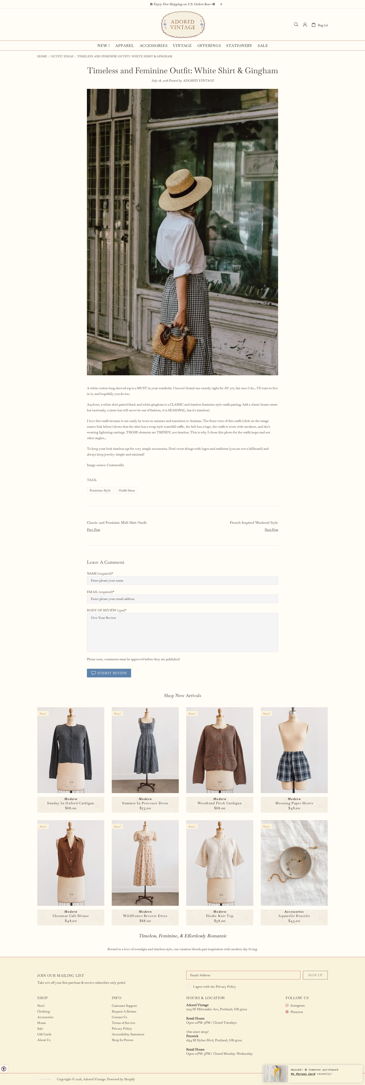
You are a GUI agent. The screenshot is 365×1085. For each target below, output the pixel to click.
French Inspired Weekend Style (254, 522)
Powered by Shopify (121, 1079)
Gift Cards (44, 1034)
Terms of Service (123, 1023)
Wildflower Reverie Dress (145, 916)
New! (40, 1006)
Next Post (271, 529)
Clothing (43, 1011)
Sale (40, 1028)
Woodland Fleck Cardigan (220, 803)
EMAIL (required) (100, 592)
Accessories (294, 911)
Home (42, 56)
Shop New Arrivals (182, 695)
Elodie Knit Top (220, 916)
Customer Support (124, 1006)
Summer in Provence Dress (145, 803)
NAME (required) (99, 573)
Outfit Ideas (62, 56)
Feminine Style (100, 490)
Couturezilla (115, 465)
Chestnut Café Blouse (71, 916)
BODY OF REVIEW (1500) (106, 610)
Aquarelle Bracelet (294, 916)
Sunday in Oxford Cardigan (70, 803)
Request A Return (124, 1011)
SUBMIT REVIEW (112, 673)
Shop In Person (122, 1040)
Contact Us (119, 1017)
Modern (70, 799)
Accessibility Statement (128, 1034)
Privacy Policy (226, 986)
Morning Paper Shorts (294, 803)
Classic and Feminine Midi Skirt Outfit (117, 522)
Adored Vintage (182, 24)
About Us (43, 1040)
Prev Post (93, 529)
